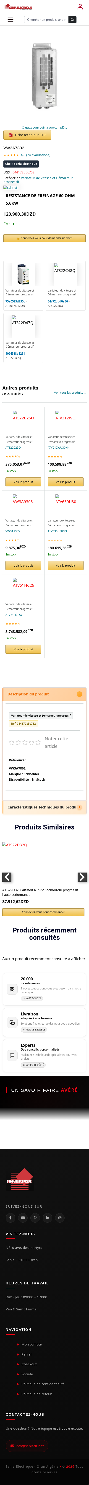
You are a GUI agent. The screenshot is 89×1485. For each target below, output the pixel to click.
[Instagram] (60, 1218)
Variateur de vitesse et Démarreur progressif (38, 180)
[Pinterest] (35, 1218)
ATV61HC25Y (13, 615)
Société (27, 1374)
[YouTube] (23, 1218)
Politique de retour (36, 1394)
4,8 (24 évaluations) (35, 155)
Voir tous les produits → (70, 392)
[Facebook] (10, 1218)
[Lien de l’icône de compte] (80, 7)
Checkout (29, 1364)
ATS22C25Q (13, 447)
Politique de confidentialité (43, 1384)
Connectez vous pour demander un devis (47, 238)
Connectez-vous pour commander (43, 912)
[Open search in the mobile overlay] (50, 19)
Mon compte (31, 1344)
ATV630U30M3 (57, 531)
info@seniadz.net (29, 1446)
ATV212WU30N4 (58, 447)
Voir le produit (23, 482)
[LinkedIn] (47, 1218)
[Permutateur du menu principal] (10, 20)
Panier (26, 1354)
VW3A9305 (12, 531)
